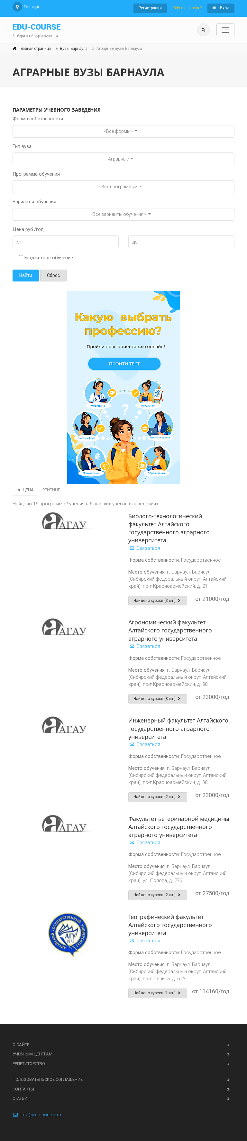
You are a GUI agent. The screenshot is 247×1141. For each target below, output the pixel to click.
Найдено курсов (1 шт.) (155, 993)
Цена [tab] (28, 489)
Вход (224, 8)
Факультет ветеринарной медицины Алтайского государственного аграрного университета (178, 827)
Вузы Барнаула (73, 48)
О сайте (21, 1044)
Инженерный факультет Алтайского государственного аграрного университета (178, 728)
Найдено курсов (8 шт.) (155, 698)
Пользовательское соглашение (48, 1079)
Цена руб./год (28, 229)
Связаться (147, 548)
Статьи (20, 1098)
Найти (25, 275)
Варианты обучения (34, 202)
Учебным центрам (32, 1054)
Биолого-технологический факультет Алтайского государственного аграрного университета (169, 528)
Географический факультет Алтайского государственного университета (170, 925)
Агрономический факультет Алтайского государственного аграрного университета (170, 630)
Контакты (23, 1089)
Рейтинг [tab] (51, 489)
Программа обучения (36, 174)
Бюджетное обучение (48, 258)
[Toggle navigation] (225, 29)
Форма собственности (38, 119)
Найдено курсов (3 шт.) (155, 600)
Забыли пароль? (187, 8)
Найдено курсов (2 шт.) (155, 797)
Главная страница (35, 48)
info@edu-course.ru (41, 1114)
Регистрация (150, 8)
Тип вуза (22, 146)
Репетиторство (29, 1063)
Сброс (53, 275)
